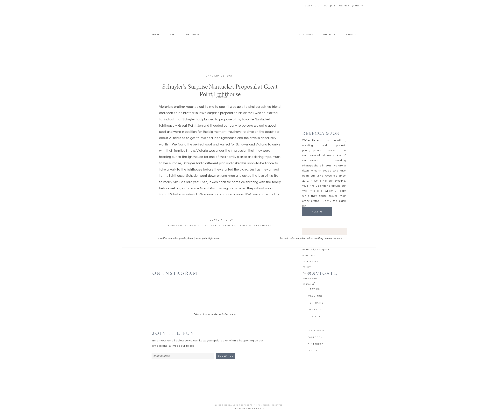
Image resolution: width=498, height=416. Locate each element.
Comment (222, 231)
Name (221, 257)
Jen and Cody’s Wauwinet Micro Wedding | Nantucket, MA (310, 238)
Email (221, 267)
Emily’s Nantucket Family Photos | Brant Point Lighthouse (189, 238)
